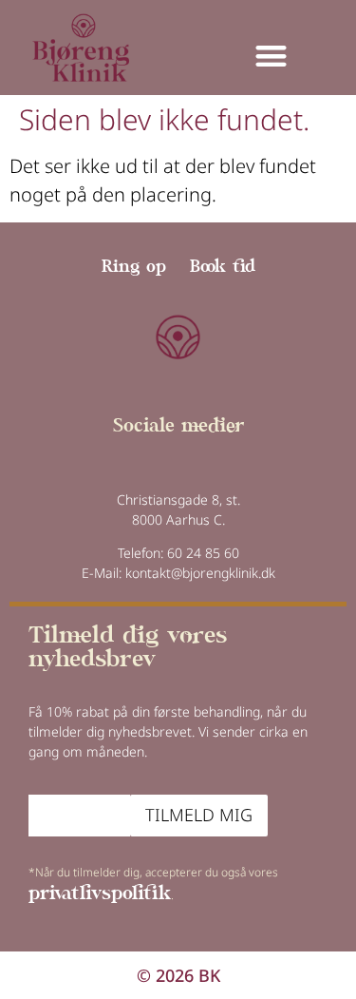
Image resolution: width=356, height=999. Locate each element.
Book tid (222, 268)
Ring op (134, 268)
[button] (271, 55)
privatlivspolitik (99, 895)
